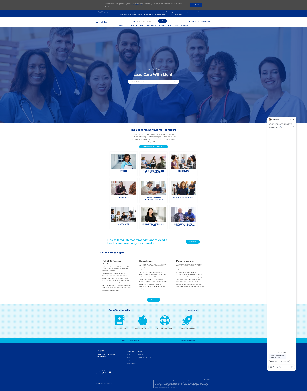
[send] (292, 367)
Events (170, 25)
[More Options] (271, 367)
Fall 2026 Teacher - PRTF (112, 262)
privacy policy (277, 126)
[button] (192, 21)
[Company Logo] (102, 21)
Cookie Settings (136, 5)
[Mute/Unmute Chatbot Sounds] (290, 119)
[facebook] (98, 372)
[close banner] (210, 11)
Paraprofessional (185, 261)
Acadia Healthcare (131, 363)
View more (154, 299)
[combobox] (144, 21)
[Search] (162, 21)
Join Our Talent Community (144, 357)
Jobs (141, 25)
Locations (162, 25)
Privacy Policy (207, 379)
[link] (123, 163)
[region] (281, 243)
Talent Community (181, 25)
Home (121, 25)
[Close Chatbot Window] (293, 119)
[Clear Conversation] (287, 119)
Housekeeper (146, 261)
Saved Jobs (140, 354)
